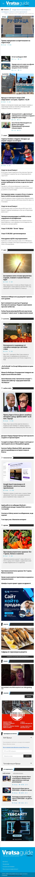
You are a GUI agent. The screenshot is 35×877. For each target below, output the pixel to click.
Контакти (5, 861)
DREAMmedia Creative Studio (14, 875)
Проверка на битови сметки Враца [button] (17, 656)
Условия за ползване (8, 866)
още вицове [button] (29, 696)
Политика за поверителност (10, 869)
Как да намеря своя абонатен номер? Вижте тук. (16, 747)
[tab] (17, 737)
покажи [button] (27, 755)
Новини (6, 10)
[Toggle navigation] (3, 3)
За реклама (6, 864)
